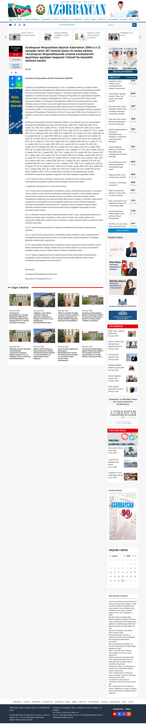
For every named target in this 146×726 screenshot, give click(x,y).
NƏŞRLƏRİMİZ (115, 702)
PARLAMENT (46, 19)
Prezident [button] (17, 19)
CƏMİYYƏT (102, 19)
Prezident (17, 702)
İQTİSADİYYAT (66, 19)
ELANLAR (123, 19)
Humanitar (59, 702)
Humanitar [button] (77, 19)
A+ (16, 72)
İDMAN (93, 19)
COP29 (137, 19)
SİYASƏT (56, 19)
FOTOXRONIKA (113, 19)
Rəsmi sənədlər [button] (32, 19)
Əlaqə (128, 709)
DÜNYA (87, 19)
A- (12, 73)
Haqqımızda (118, 709)
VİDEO (131, 19)
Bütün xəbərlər (131, 77)
